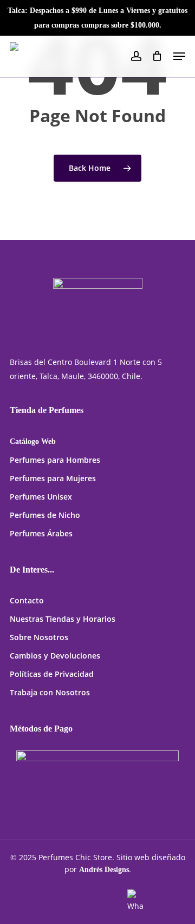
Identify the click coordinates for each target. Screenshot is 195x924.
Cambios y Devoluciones (55, 655)
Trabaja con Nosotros (50, 692)
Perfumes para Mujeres (53, 478)
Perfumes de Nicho (45, 515)
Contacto (27, 600)
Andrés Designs (104, 870)
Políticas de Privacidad (52, 674)
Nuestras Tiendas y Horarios (62, 619)
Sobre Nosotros (39, 637)
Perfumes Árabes (41, 533)
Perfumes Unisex (41, 496)
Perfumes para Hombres (55, 460)
